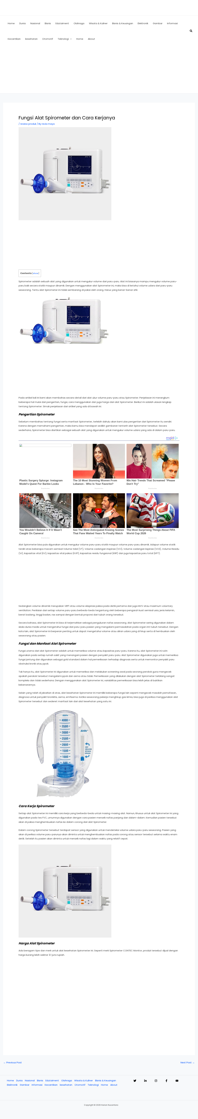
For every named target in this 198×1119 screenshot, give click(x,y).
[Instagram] (156, 1080)
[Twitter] (134, 1080)
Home (10, 1080)
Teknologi (93, 1084)
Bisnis (40, 1080)
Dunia (19, 1080)
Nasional (30, 1080)
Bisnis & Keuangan (105, 1080)
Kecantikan (51, 1084)
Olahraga (66, 1080)
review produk (28, 123)
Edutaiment (52, 1080)
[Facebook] (166, 1080)
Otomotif (80, 1084)
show (35, 273)
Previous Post (12, 1062)
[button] (70, 39)
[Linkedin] (145, 1080)
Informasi (37, 1084)
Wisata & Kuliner (83, 1080)
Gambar (24, 1084)
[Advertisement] (99, 70)
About (113, 1084)
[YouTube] (177, 1080)
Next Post (188, 1062)
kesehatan (66, 1084)
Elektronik (12, 1084)
